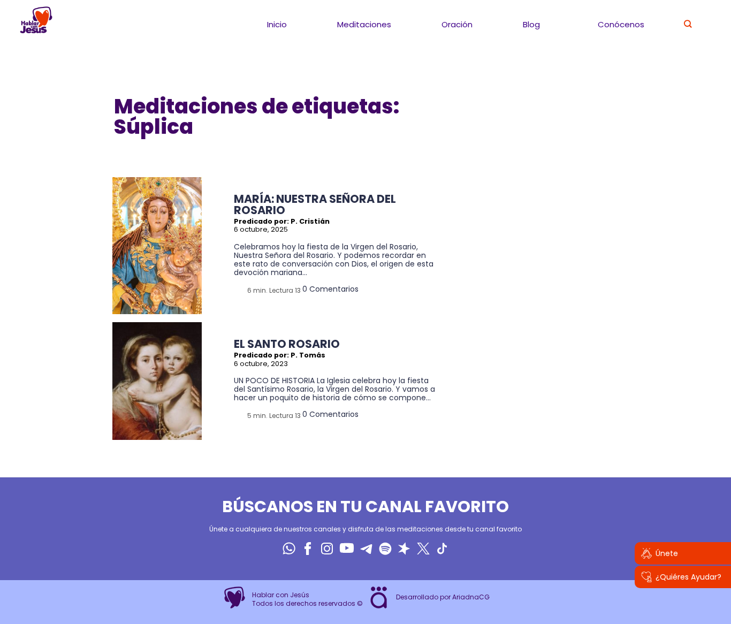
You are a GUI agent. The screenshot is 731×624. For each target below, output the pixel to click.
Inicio (277, 24)
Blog (531, 24)
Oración (457, 24)
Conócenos (621, 24)
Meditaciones (364, 24)
